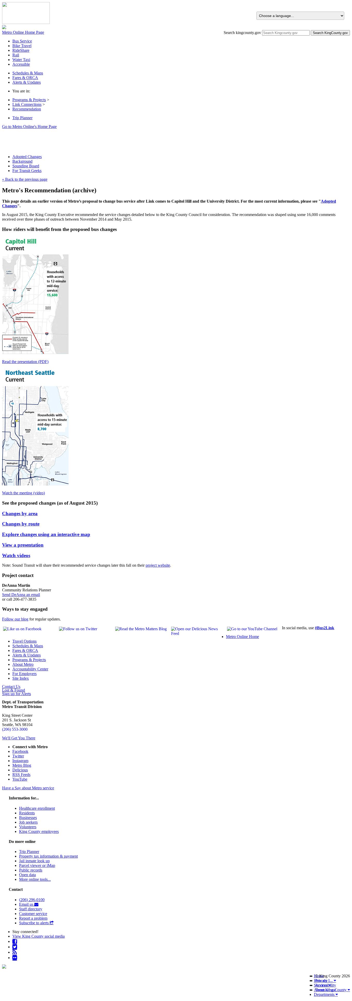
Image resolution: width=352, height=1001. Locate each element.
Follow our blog (15, 619)
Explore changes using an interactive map (46, 534)
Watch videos (16, 555)
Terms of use (325, 990)
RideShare (20, 50)
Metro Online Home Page (23, 32)
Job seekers (28, 822)
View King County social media (38, 936)
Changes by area (20, 513)
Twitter (18, 756)
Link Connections (26, 104)
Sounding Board (25, 166)
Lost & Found (13, 690)
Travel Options (24, 641)
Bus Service (22, 41)
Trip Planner (22, 118)
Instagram (20, 760)
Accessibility (325, 985)
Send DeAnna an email (21, 594)
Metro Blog (21, 765)
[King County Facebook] (14, 941)
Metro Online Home (242, 636)
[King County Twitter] (14, 947)
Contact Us (11, 686)
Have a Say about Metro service (28, 788)
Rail (15, 55)
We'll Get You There (18, 738)
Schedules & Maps (27, 646)
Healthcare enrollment (37, 808)
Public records (30, 870)
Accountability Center (30, 669)
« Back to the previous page (24, 179)
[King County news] (14, 952)
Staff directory (30, 909)
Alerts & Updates (26, 655)
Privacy (321, 980)
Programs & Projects (29, 100)
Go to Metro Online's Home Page (29, 126)
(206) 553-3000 (15, 729)
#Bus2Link (324, 628)
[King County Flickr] (14, 957)
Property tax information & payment (48, 856)
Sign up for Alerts (16, 694)
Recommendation (26, 109)
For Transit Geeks (26, 170)
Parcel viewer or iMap (37, 865)
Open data (27, 875)
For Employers (24, 673)
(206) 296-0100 (32, 900)
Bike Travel (21, 46)
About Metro (22, 664)
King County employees (39, 831)
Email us (26, 904)
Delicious (20, 770)
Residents (27, 813)
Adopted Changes (27, 156)
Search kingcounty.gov (242, 32)
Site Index (20, 678)
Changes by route (20, 524)
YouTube (19, 779)
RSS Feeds (21, 774)
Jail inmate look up (34, 861)
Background (22, 161)
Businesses (28, 817)
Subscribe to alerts (34, 923)
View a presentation (23, 545)
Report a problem (33, 918)
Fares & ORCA (25, 650)
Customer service (33, 913)
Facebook (20, 751)
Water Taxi (21, 59)
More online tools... (35, 879)
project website (158, 565)
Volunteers (27, 827)
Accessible (21, 64)
